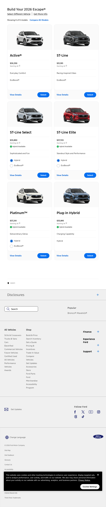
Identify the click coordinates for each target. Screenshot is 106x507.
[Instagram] (98, 412)
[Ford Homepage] (98, 437)
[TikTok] (83, 416)
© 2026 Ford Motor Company (15, 445)
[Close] (98, 477)
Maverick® (82, 313)
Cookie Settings (90, 487)
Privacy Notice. (84, 480)
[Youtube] (91, 412)
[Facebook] (75, 412)
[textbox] (21, 309)
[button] (91, 331)
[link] (7, 450)
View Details (16, 94)
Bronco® (72, 313)
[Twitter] (83, 412)
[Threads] (75, 416)
